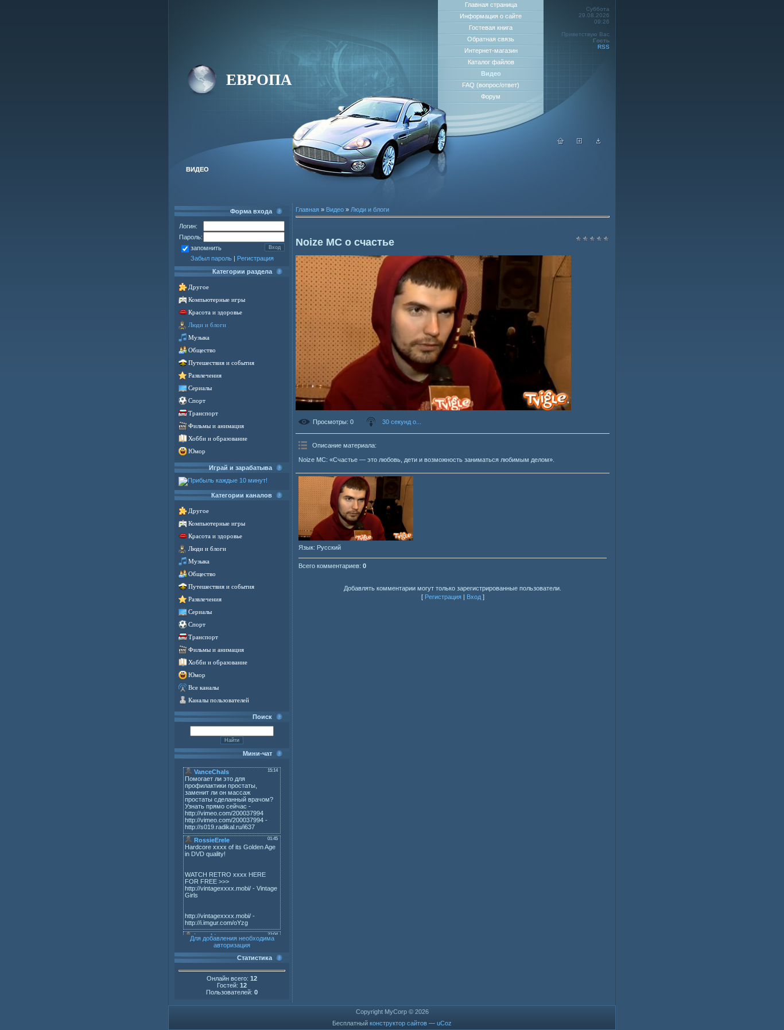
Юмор (196, 451)
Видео (335, 209)
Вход (474, 596)
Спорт (196, 401)
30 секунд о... (401, 421)
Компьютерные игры (216, 300)
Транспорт (203, 413)
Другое (198, 287)
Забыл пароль (211, 258)
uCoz (444, 1023)
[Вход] (598, 142)
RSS (603, 47)
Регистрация (255, 258)
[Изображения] (355, 508)
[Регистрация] (579, 142)
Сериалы (200, 388)
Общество (202, 350)
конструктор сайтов (398, 1023)
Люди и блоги (207, 325)
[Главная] (560, 142)
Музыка (198, 338)
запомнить (206, 247)
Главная (307, 209)
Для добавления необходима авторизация (232, 942)
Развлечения (205, 375)
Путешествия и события (221, 363)
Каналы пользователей (218, 700)
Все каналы (203, 688)
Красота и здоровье (215, 312)
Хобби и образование (217, 439)
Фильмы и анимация (216, 426)
